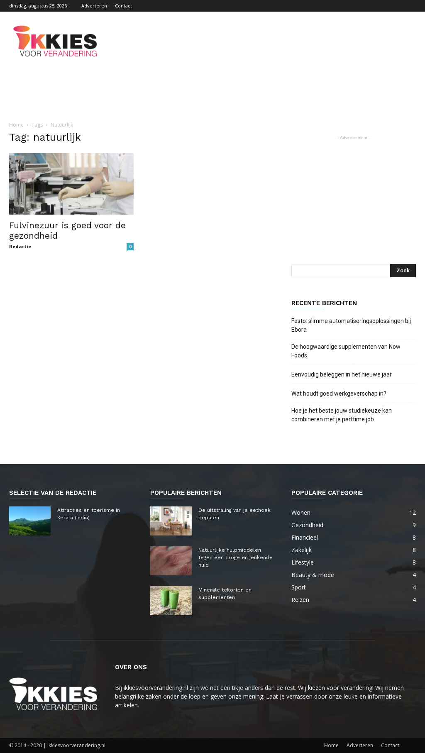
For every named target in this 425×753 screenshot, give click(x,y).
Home (16, 124)
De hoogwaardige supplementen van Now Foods (346, 351)
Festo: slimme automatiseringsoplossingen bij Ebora (351, 325)
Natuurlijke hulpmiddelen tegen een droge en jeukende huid (235, 557)
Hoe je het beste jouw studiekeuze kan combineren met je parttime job (341, 415)
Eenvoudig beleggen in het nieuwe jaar (341, 374)
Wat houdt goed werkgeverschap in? (339, 393)
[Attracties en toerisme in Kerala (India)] (30, 520)
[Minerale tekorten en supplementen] (171, 600)
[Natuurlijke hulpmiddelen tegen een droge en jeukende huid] (171, 560)
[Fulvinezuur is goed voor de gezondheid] (71, 184)
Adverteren (94, 5)
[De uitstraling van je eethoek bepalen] (171, 520)
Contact (123, 5)
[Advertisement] (265, 41)
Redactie (20, 246)
